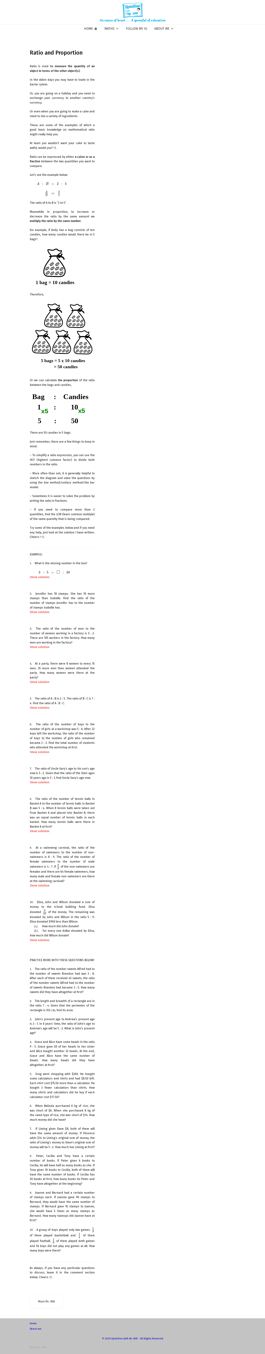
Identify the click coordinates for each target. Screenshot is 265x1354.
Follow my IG (136, 29)
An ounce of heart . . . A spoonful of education (132, 20)
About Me (161, 29)
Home (88, 29)
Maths (109, 29)
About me (35, 1328)
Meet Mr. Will (46, 1301)
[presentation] (48, 184)
